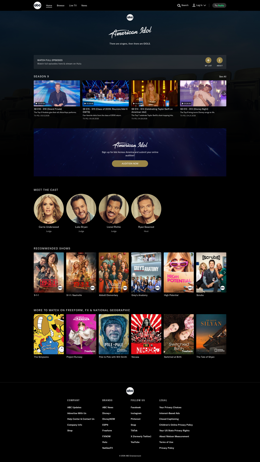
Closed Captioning (169, 419)
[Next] (224, 93)
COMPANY (73, 400)
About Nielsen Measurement (174, 436)
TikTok (134, 430)
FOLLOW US (138, 400)
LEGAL (163, 400)
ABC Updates (74, 407)
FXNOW (106, 436)
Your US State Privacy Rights (174, 430)
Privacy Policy (166, 448)
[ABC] (37, 6)
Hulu (104, 442)
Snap (133, 424)
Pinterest (136, 419)
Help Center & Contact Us (80, 419)
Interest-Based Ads (169, 413)
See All (222, 76)
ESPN (105, 424)
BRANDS (107, 400)
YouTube (135, 442)
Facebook (136, 407)
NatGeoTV (107, 448)
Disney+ (106, 413)
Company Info (74, 424)
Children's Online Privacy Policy (176, 424)
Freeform (107, 430)
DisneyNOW (108, 419)
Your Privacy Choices (170, 407)
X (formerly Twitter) (141, 436)
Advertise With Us (76, 413)
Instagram (136, 413)
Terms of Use (166, 442)
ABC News (107, 407)
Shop (70, 430)
